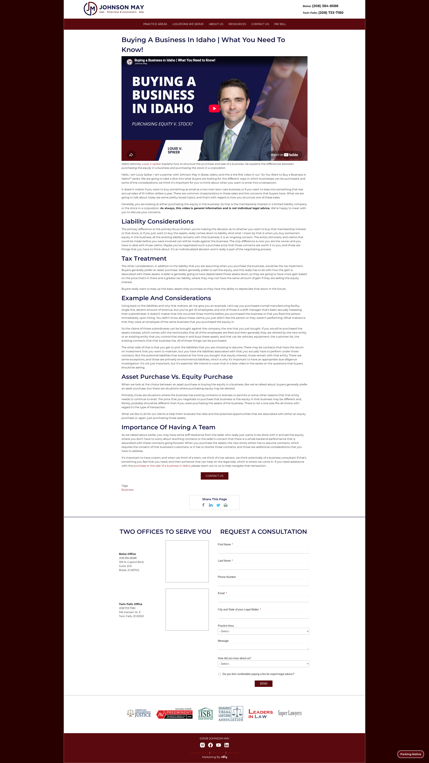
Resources (237, 24)
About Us (216, 24)
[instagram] (202, 745)
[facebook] (210, 745)
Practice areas (155, 24)
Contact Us (214, 475)
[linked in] (226, 745)
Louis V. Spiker (152, 164)
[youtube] (218, 745)
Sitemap (232, 752)
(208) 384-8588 (325, 6)
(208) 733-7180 (331, 13)
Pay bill (280, 24)
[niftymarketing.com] (224, 757)
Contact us (260, 24)
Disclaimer (218, 752)
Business (127, 489)
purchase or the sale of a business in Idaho (162, 465)
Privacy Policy (200, 752)
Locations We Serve (188, 24)
